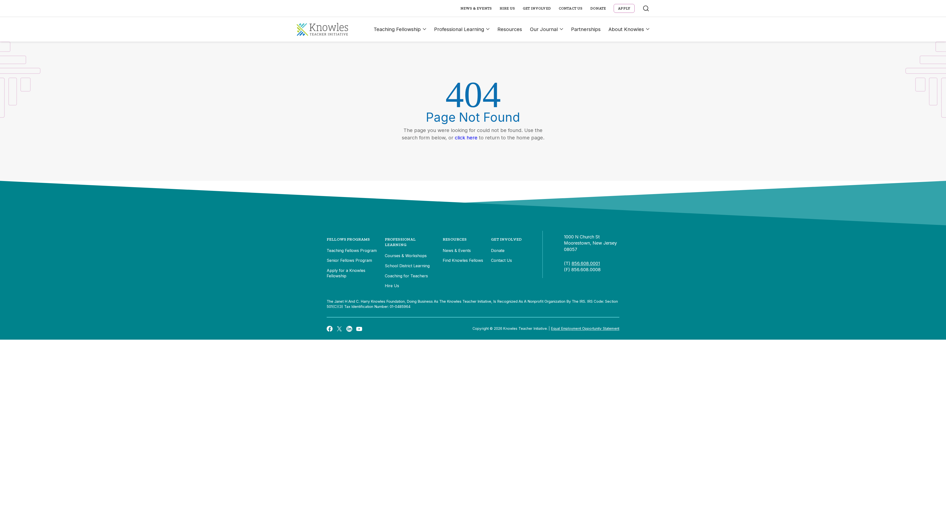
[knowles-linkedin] (349, 328)
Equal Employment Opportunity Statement (585, 328)
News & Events (476, 8)
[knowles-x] (339, 328)
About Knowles (626, 29)
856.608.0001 (586, 263)
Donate (598, 8)
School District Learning (407, 265)
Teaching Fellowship (397, 29)
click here (466, 138)
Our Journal (544, 29)
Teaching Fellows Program (352, 250)
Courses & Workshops (406, 255)
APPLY (624, 8)
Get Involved (537, 8)
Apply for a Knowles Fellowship (346, 273)
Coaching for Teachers (406, 275)
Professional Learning (459, 29)
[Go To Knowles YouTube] (359, 329)
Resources (509, 29)
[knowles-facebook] (330, 328)
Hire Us (507, 8)
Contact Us (571, 8)
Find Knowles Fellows (463, 260)
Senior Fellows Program (349, 260)
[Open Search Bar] (645, 8)
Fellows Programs (348, 239)
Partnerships (586, 29)
